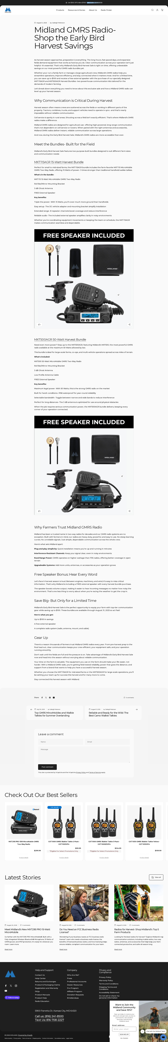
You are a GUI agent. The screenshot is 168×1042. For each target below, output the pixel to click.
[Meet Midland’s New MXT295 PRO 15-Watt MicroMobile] (29, 903)
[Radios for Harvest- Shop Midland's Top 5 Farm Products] (138, 903)
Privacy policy (17, 1038)
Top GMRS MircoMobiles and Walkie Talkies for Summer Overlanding (54, 714)
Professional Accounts (76, 981)
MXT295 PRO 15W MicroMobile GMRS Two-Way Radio (24, 843)
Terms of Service (95, 772)
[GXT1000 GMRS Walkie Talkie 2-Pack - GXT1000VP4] (64, 822)
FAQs (37, 991)
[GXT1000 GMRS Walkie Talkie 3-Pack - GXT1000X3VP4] (104, 822)
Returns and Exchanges (45, 981)
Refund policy (8, 1038)
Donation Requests (75, 995)
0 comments (130, 697)
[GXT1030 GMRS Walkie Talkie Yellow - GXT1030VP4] (144, 822)
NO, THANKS (124, 1038)
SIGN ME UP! (124, 1034)
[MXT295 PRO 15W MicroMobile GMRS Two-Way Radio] (24, 822)
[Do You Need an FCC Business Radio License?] (84, 903)
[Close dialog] (165, 1003)
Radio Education (42, 1001)
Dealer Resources (75, 985)
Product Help (41, 998)
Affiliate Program (74, 991)
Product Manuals (42, 995)
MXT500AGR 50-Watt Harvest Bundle (60, 339)
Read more (8, 949)
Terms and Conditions (108, 984)
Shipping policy (36, 1038)
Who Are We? (73, 975)
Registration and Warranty (46, 988)
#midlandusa (73, 998)
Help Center (40, 978)
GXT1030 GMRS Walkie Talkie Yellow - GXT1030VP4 (144, 843)
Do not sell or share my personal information (109, 997)
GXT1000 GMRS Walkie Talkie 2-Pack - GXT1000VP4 (64, 843)
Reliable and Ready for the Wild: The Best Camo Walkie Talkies (108, 714)
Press (69, 978)
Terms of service (26, 1038)
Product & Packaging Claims (47, 985)
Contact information (47, 1038)
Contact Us (40, 975)
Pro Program (73, 988)
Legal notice (69, 1038)
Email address (118, 1025)
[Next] (160, 795)
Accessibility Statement (109, 992)
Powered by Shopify (25, 1035)
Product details (23, 857)
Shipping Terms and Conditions (108, 988)
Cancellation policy (59, 1038)
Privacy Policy (81, 772)
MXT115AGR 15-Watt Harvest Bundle (59, 162)
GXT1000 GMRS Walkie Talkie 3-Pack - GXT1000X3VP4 (104, 843)
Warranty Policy (106, 980)
